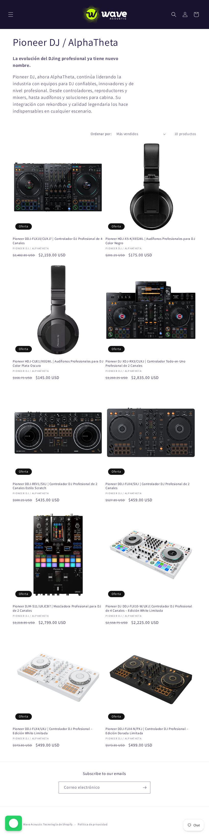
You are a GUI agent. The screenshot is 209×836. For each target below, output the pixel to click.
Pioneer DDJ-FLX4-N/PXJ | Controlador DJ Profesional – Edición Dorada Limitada (147, 731)
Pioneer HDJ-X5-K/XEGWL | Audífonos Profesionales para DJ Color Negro (150, 241)
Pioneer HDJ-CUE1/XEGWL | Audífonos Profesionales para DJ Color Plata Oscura (58, 363)
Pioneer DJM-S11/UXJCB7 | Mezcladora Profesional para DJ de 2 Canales (57, 608)
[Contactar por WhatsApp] (13, 823)
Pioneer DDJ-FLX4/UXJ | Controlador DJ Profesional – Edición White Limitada (53, 731)
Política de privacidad (92, 824)
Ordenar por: (101, 133)
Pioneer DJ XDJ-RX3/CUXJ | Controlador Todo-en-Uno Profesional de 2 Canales (145, 363)
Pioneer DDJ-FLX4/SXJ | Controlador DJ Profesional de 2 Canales (147, 486)
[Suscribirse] (144, 788)
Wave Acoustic (33, 824)
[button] (10, 14)
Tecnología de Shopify (58, 824)
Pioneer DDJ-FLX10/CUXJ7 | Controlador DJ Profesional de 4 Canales (57, 241)
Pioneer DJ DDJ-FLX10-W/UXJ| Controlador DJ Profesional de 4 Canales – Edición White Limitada (149, 608)
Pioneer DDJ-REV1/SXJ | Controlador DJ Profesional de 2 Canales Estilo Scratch (55, 486)
